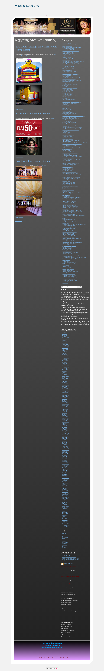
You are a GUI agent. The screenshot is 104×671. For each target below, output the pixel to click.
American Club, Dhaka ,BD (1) (69, 49)
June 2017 (64, 425)
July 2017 (64, 424)
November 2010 (65, 525)
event (63, 539)
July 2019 (64, 397)
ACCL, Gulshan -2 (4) (67, 46)
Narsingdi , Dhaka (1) (67, 184)
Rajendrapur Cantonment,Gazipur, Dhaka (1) (72, 211)
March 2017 (64, 429)
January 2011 (65, 522)
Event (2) (64, 104)
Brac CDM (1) (65, 76)
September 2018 (65, 408)
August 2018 (65, 409)
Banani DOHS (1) (66, 60)
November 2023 (65, 358)
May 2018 (64, 411)
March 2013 (64, 489)
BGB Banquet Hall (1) (67, 70)
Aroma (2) (64, 56)
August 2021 (65, 378)
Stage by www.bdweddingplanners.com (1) (71, 238)
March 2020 (64, 387)
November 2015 (65, 450)
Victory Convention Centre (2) (69, 262)
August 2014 (65, 469)
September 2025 (65, 339)
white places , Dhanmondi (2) (68, 279)
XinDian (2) (65, 281)
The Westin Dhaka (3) (67, 253)
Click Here (72, 570)
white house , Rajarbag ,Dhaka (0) (69, 278)
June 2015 (64, 456)
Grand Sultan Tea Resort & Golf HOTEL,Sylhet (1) (73, 116)
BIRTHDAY (60, 12)
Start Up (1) (65, 239)
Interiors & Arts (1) (66, 141)
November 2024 (65, 346)
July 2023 (64, 362)
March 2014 (64, 474)
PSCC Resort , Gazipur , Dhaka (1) (69, 207)
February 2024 (65, 355)
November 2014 (65, 465)
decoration (64, 545)
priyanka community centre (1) (69, 205)
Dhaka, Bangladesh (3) (67, 93)
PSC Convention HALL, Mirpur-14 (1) (70, 206)
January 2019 (65, 402)
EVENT (68, 12)
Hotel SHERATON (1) (67, 136)
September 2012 (65, 497)
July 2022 (64, 371)
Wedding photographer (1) (68, 269)
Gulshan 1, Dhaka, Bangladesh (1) (69, 122)
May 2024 (64, 351)
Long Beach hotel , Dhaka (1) (68, 169)
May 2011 (64, 517)
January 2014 (65, 476)
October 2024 (65, 348)
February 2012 (65, 506)
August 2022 (65, 369)
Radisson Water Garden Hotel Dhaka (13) (71, 210)
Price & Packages (21, 15)
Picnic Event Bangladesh (55, 15)
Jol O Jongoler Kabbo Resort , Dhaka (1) (71, 147)
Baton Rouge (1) (66, 65)
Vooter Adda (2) (65, 265)
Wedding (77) (65, 266)
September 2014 (65, 467)
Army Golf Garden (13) (67, 52)
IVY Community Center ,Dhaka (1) (70, 145)
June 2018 (64, 410)
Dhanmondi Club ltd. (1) (67, 94)
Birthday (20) (65, 72)
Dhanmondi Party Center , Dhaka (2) (70, 95)
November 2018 (65, 405)
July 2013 (64, 484)
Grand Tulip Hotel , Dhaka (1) (69, 117)
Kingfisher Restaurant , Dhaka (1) (69, 155)
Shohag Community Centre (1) (69, 233)
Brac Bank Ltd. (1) (66, 75)
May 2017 (64, 427)
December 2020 (65, 385)
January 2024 (65, 357)
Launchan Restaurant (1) (67, 165)
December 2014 (65, 464)
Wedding (52, 118)
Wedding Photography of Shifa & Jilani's (71, 559)
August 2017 (65, 423)
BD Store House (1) (66, 67)
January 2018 (65, 416)
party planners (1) (66, 196)
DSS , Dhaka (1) (65, 96)
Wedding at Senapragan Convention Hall (71, 558)
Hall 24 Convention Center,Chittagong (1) (71, 128)
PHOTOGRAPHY (42, 12)
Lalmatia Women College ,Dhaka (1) (70, 163)
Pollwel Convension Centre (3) (69, 201)
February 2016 (65, 446)
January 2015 (65, 462)
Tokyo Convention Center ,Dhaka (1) (70, 255)
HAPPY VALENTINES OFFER (33, 113)
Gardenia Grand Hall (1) (67, 107)
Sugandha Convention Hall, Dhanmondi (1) (72, 242)
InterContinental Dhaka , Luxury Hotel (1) (71, 140)
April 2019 (64, 399)
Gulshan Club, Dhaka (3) (67, 123)
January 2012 (65, 507)
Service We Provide (77, 12)
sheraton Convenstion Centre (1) (69, 232)
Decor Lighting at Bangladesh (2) (69, 88)
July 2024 (64, 350)
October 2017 (65, 420)
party (63, 546)
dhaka (63, 538)
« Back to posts (18, 221)
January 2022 (65, 377)
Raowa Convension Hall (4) (68, 212)
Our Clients (30, 15)
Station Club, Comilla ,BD (40, 165)
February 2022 (65, 376)
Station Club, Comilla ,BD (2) (69, 240)
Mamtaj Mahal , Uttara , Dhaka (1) (69, 172)
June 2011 (64, 516)
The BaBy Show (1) (66, 249)
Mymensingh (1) (66, 181)
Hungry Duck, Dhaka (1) (67, 139)
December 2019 (65, 391)
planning (64, 547)
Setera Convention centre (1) (68, 228)
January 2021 (65, 383)
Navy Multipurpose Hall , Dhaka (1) (70, 186)
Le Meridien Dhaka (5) (67, 168)
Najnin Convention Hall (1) (68, 182)
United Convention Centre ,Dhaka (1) (70, 258)
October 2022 (65, 368)
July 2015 (64, 455)
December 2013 (65, 478)
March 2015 (64, 460)
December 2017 (65, 418)
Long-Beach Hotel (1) (67, 170)
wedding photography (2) (68, 270)
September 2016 (65, 437)
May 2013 (64, 487)
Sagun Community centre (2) (68, 216)
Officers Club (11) (66, 187)
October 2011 (65, 511)
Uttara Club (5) (65, 261)
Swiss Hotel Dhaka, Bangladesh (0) (70, 244)
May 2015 (64, 457)
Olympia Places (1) (66, 188)
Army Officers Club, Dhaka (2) (69, 53)
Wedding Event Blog (27, 5)
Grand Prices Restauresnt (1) (68, 114)
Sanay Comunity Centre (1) (68, 219)
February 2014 (65, 475)
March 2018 (64, 414)
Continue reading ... (20, 109)
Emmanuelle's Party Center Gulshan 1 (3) (71, 102)
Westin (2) (64, 272)
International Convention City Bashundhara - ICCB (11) (74, 142)
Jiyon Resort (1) (65, 146)
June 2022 (64, 372)
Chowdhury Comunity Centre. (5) (69, 84)
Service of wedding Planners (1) (69, 227)
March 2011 (64, 520)
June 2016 (64, 441)
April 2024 (64, 353)
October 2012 (65, 495)
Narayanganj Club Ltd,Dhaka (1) (69, 183)
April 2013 (64, 488)
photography (65, 537)
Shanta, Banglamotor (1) (67, 230)
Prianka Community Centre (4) (69, 204)
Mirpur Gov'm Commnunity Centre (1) (70, 178)
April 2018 (64, 413)
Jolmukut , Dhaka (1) (67, 149)
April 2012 (64, 503)
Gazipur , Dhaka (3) (66, 109)
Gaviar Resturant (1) (66, 108)
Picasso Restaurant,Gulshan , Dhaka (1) (71, 198)
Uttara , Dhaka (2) (66, 260)
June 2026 (64, 334)
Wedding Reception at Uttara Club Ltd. (70, 555)
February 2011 (65, 521)
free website (51, 668)
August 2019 (65, 396)
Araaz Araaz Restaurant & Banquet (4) (70, 51)
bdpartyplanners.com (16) (68, 68)
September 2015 (65, 452)
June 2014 (64, 470)
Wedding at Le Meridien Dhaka (69, 557)
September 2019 (65, 395)
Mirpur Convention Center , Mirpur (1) (71, 177)
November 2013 (65, 479)
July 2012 (64, 499)
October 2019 (65, 394)
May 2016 (64, 442)
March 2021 (64, 382)
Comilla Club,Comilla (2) (68, 86)
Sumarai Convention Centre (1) (69, 243)
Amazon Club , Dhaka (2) (68, 48)
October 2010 (65, 526)
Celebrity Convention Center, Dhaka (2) (71, 77)
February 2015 (65, 461)
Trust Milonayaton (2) (67, 256)
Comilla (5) (65, 85)
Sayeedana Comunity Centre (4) (69, 221)
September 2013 (65, 481)
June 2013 (64, 485)
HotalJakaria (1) (65, 131)
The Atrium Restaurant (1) (68, 248)
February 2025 (65, 344)
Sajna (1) (64, 218)
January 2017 (65, 432)
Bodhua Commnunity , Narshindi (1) (70, 74)
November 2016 (65, 434)
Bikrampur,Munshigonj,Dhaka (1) (69, 71)
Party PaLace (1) (66, 195)
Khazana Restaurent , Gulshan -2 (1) (70, 153)
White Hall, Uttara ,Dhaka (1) (68, 276)
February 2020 (65, 388)
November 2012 (65, 494)
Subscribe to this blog (68, 563)
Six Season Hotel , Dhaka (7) (68, 235)
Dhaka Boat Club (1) (67, 89)
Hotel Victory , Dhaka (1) (67, 137)
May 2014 (64, 471)
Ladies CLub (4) (66, 160)
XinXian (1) (65, 283)
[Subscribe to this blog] (62, 563)
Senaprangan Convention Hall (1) (69, 225)
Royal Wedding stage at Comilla (33, 161)
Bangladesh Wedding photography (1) (70, 62)
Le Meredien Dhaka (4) (67, 167)
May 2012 (64, 502)
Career (65, 15)
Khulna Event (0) (66, 154)
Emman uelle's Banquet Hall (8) (69, 99)
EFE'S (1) (64, 98)
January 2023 (65, 364)
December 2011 (65, 508)
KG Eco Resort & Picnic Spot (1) (69, 151)
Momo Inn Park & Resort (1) (68, 179)
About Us (25, 12)
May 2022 (64, 373)
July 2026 (64, 332)
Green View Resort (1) (67, 119)
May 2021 (64, 379)
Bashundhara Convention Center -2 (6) (71, 63)
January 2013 (65, 492)
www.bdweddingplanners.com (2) (69, 280)
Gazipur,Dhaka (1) (66, 111)
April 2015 (64, 459)
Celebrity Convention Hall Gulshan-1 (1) (71, 80)
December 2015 (65, 448)
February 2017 (65, 430)
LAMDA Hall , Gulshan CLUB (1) (69, 164)
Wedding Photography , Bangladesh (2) (71, 271)
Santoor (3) (64, 220)
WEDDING (52, 12)
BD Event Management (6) (68, 66)
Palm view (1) (65, 191)
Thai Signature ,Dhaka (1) (68, 247)
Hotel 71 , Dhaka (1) (66, 132)
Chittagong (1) (65, 83)
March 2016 (64, 444)
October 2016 (65, 436)
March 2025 (64, 343)
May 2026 (64, 335)
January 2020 (65, 390)
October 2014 (65, 466)
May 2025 (64, 341)
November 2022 (65, 367)
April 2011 (64, 518)
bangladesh (64, 543)
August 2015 (65, 453)
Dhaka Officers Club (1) (67, 91)
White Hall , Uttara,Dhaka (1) (68, 274)
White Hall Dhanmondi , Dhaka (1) (70, 275)
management (65, 542)
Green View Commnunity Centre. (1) (70, 118)
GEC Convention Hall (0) (68, 112)
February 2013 (65, 490)
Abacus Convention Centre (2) (69, 44)
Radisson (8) (65, 209)
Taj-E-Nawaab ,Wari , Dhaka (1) (69, 246)
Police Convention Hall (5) (68, 200)
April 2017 (64, 428)
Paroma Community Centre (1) (69, 193)
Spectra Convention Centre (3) (69, 237)
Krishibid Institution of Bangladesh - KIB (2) (72, 156)
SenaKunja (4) (65, 223)
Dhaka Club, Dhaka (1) (67, 90)
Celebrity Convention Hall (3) (69, 79)
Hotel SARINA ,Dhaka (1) (68, 135)
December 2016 (65, 433)
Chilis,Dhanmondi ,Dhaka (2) (68, 81)
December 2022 (65, 366)
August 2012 (65, 498)
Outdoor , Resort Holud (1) (68, 190)
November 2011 (65, 510)
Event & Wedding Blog (42, 15)
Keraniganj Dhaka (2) (67, 150)
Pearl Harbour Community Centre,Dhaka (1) (72, 197)
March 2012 (64, 504)
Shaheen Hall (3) (66, 229)
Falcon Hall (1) (65, 105)
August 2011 (65, 513)
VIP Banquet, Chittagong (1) (68, 263)
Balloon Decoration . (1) (67, 58)
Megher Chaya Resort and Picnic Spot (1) (71, 174)
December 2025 (65, 337)
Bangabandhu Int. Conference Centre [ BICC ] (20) (73, 61)
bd (62, 536)
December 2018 (65, 404)
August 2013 (65, 483)
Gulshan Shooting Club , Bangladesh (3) (71, 125)
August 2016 (65, 438)
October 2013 (65, 480)
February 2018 (65, 415)
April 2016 (64, 443)
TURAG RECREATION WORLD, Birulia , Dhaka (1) (74, 257)
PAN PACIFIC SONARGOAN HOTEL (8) (71, 192)
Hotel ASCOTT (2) (66, 134)
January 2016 (65, 447)
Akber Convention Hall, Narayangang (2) (71, 47)
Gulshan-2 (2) (65, 126)
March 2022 (64, 374)
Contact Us (33, 12)
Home (18, 12)
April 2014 (64, 472)
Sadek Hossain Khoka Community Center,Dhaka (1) (73, 215)
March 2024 (64, 354)
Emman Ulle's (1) (66, 100)
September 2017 (65, 422)
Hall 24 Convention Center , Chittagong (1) (72, 127)
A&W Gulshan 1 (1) (66, 43)
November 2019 (65, 392)
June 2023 (64, 363)
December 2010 (65, 523)
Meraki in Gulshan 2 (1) (67, 176)
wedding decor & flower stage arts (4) (70, 267)
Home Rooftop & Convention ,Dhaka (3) (71, 130)
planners (64, 534)
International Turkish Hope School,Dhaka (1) (72, 144)
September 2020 (65, 386)
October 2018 (65, 406)
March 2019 (64, 400)
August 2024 (65, 349)
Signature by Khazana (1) (68, 234)
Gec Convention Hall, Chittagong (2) (70, 113)
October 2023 (65, 359)
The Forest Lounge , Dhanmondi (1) (70, 252)
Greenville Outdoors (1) (67, 121)
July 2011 (64, 515)
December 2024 (65, 345)
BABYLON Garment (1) (67, 57)
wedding (64, 533)
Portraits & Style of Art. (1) (68, 202)
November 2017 (65, 419)
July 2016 (64, 439)
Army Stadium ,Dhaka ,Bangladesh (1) (70, 54)
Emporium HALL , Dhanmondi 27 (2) (70, 103)
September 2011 (65, 512)
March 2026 (64, 336)
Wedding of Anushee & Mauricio (69, 560)
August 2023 (65, 360)
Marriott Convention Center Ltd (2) (70, 173)
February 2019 (65, 401)
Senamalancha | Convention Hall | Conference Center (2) (74, 224)
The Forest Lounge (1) (67, 251)
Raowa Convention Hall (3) (68, 214)
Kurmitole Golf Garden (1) (68, 158)
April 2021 (64, 381)
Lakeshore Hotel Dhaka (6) (68, 162)
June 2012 (64, 501)
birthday (64, 541)
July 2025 (64, 340)
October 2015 (65, 451)
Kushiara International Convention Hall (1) (71, 159)
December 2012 (65, 493)
